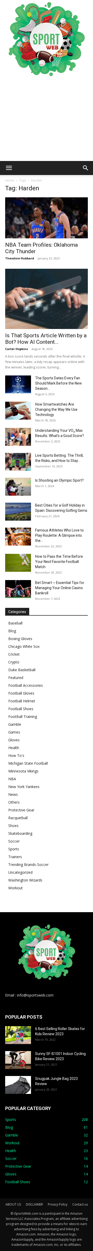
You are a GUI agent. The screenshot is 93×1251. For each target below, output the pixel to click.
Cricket (14, 654)
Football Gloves (21, 693)
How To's (16, 755)
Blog (12, 630)
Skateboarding (20, 833)
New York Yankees (24, 786)
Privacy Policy (57, 1204)
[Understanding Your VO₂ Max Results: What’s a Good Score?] (18, 437)
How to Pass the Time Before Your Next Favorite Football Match (59, 561)
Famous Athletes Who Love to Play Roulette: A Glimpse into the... (59, 535)
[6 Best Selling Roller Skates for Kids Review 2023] (18, 1035)
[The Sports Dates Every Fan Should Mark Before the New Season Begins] (18, 384)
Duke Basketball (21, 669)
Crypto (13, 662)
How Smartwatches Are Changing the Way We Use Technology (56, 409)
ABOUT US (13, 1204)
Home (9, 180)
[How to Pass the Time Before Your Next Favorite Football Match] (18, 563)
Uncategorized (20, 872)
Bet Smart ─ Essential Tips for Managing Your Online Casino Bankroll (59, 588)
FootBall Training (22, 716)
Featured (15, 677)
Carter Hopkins (16, 349)
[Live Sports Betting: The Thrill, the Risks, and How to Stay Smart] (18, 462)
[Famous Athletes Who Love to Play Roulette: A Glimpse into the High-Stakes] (18, 537)
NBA (12, 778)
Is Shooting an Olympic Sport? (59, 480)
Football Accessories (25, 685)
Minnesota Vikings (23, 771)
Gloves (14, 739)
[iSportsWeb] (46, 39)
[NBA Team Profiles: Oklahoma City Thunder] (46, 217)
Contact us (80, 1204)
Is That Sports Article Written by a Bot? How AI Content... (46, 338)
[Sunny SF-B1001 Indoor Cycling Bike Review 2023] (18, 1060)
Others (14, 802)
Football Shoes (20, 708)
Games (14, 732)
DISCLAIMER (34, 1204)
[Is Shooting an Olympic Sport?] (18, 487)
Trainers (15, 856)
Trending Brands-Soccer (28, 864)
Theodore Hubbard (19, 258)
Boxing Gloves (20, 638)
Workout (15, 887)
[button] (9, 168)
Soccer (14, 841)
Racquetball (18, 817)
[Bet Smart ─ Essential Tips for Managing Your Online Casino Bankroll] (18, 589)
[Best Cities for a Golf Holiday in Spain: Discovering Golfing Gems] (18, 512)
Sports (13, 848)
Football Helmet (21, 700)
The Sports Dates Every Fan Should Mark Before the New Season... (58, 383)
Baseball (15, 623)
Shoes (13, 825)
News (13, 794)
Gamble (14, 724)
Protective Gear (21, 810)
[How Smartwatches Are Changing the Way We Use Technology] (18, 411)
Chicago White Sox (24, 646)
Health (13, 747)
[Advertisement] (46, 119)
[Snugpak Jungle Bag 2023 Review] (18, 1085)
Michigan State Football (28, 763)
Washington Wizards (25, 880)
